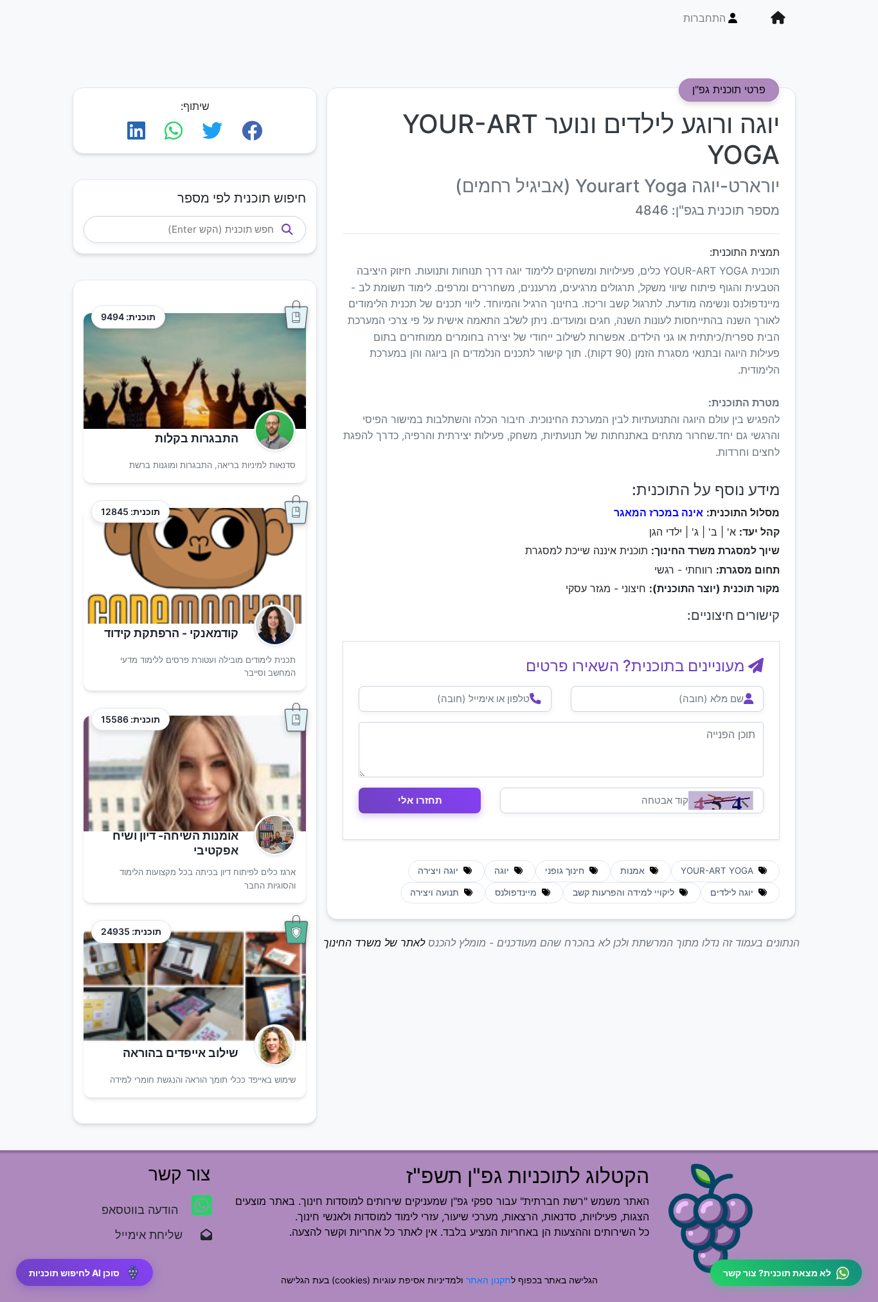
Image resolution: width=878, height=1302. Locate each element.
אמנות (633, 870)
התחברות (704, 18)
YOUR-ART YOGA (718, 870)
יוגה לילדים (733, 892)
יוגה (503, 870)
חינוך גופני (566, 870)
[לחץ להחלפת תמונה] (720, 800)
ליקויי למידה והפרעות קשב (625, 892)
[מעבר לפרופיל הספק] (271, 430)
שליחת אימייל (155, 1235)
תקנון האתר (488, 1279)
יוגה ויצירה (439, 870)
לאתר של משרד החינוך (374, 942)
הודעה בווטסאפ (141, 1209)
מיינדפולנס (517, 892)
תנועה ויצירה (435, 892)
